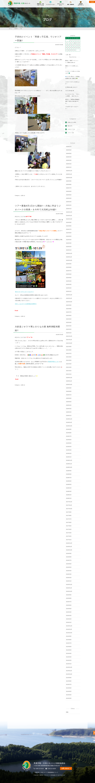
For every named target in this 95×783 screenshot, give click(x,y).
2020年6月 (68, 398)
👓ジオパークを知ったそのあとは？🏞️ (72, 72)
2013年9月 (68, 677)
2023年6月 (68, 274)
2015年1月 (68, 622)
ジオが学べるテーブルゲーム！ (71, 107)
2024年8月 (68, 225)
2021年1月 (68, 374)
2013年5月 (68, 691)
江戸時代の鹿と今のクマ (71, 87)
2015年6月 (68, 605)
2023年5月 (68, 277)
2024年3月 (68, 243)
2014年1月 (68, 663)
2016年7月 (68, 560)
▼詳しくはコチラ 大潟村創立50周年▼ (26, 303)
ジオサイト (70, 129)
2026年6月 (68, 150)
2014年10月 (69, 632)
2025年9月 (68, 181)
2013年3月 (68, 698)
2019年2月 (68, 453)
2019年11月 (69, 422)
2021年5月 (68, 360)
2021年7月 (68, 353)
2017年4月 (68, 529)
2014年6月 (68, 646)
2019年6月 (68, 439)
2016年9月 (68, 553)
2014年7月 (68, 643)
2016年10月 (69, 550)
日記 (69, 125)
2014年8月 (68, 639)
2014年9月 (68, 636)
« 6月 (66, 54)
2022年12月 (69, 294)
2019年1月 (68, 457)
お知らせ (23, 195)
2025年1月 (68, 208)
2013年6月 (68, 688)
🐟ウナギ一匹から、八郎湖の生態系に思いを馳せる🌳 (72, 77)
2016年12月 (69, 543)
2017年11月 (69, 505)
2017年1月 (68, 539)
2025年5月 (68, 194)
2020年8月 (68, 391)
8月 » (70, 54)
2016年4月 (68, 570)
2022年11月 (69, 298)
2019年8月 (68, 432)
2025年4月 (68, 198)
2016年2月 (68, 577)
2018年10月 (69, 467)
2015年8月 (68, 598)
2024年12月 (69, 212)
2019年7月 (68, 436)
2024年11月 (69, 215)
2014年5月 (68, 650)
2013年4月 (68, 694)
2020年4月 (68, 405)
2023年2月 (68, 288)
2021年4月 (68, 363)
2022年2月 (68, 329)
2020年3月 (68, 408)
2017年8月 (68, 515)
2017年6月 (68, 522)
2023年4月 (68, 281)
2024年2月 (68, 246)
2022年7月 (68, 312)
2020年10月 (69, 384)
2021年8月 (68, 350)
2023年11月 (69, 257)
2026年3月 (68, 160)
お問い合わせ (65, 768)
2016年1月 (68, 581)
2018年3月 (68, 491)
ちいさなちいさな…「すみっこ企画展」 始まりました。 (72, 95)
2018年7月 (68, 477)
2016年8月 (68, 556)
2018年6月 (68, 481)
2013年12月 (69, 667)
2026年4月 (68, 156)
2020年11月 (69, 381)
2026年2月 (68, 163)
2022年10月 (69, 301)
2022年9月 (68, 305)
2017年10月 (69, 508)
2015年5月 (68, 608)
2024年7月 (68, 229)
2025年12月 (69, 170)
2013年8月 (68, 681)
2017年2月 (68, 536)
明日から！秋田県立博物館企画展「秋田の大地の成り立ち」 (72, 101)
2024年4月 (68, 239)
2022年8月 (68, 308)
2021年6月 (68, 356)
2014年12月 (69, 625)
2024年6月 (68, 232)
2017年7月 (68, 519)
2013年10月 (69, 674)
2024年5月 (68, 236)
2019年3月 (68, 450)
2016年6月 (68, 563)
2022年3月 (68, 325)
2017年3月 (68, 532)
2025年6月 (68, 191)
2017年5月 (68, 525)
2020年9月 (68, 388)
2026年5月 (68, 153)
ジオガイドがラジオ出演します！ (72, 82)
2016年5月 (68, 567)
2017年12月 (69, 501)
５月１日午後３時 (69, 90)
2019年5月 (68, 443)
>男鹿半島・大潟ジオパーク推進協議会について (46, 772)
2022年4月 (68, 322)
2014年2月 (68, 660)
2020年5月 (68, 401)
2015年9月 (68, 594)
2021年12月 (69, 336)
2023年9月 (68, 263)
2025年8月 (68, 184)
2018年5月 (68, 484)
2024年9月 (68, 222)
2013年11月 (69, 670)
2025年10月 (69, 177)
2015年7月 (68, 601)
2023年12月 (69, 253)
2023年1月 (68, 291)
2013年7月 (68, 684)
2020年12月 (69, 377)
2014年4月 (68, 653)
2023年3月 (68, 284)
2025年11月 (69, 174)
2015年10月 (69, 591)
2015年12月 (69, 584)
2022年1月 (68, 332)
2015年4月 (68, 612)
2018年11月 (69, 463)
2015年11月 (69, 588)
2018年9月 (68, 470)
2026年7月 (68, 146)
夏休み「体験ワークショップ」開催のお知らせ (71, 61)
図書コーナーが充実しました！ (71, 66)
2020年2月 (68, 412)
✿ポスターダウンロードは (24, 291)
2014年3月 (68, 657)
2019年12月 (69, 419)
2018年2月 (68, 494)
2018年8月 (68, 474)
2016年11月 (69, 546)
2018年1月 (68, 498)
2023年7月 (68, 270)
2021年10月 (69, 343)
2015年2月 (68, 619)
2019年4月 (68, 446)
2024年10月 (69, 219)
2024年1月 (68, 250)
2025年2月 (68, 205)
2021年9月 (68, 346)
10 (74, 42)
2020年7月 (68, 394)
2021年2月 (68, 370)
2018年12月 (69, 460)
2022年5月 (68, 319)
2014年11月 (69, 629)
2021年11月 (69, 339)
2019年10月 (69, 425)
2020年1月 (68, 415)
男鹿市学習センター (53, 361)
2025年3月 (68, 201)
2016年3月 (68, 574)
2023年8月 (68, 267)
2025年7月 (68, 188)
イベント (70, 132)
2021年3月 (68, 367)
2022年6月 (68, 315)
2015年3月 (68, 615)
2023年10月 (69, 260)
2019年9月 (68, 429)
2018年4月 (68, 488)
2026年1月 (68, 167)
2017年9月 (68, 512)
